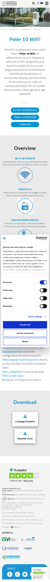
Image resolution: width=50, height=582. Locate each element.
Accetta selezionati (25, 333)
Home (4, 29)
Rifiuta (25, 341)
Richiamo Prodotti (8, 523)
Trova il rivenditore (25, 117)
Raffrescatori (26, 29)
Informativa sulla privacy (34, 523)
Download (25, 124)
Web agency (6, 527)
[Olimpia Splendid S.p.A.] (11, 3)
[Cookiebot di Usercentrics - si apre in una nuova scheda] (36, 238)
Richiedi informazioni (25, 110)
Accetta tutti (25, 325)
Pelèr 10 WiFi (37, 29)
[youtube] (25, 574)
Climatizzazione (14, 29)
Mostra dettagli (35, 317)
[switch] (43, 290)
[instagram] (17, 574)
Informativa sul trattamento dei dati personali (17, 516)
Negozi (30, 513)
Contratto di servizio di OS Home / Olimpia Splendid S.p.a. (22, 520)
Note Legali (20, 523)
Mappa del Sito (21, 513)
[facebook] (9, 574)
